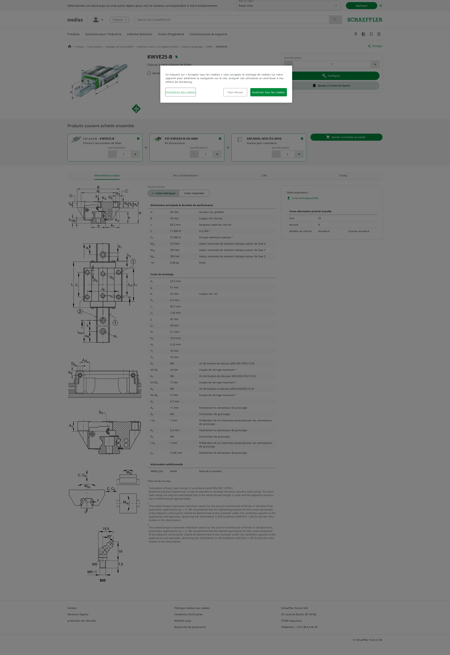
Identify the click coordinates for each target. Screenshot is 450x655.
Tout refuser (235, 92)
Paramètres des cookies (180, 92)
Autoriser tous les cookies (268, 92)
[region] (226, 84)
